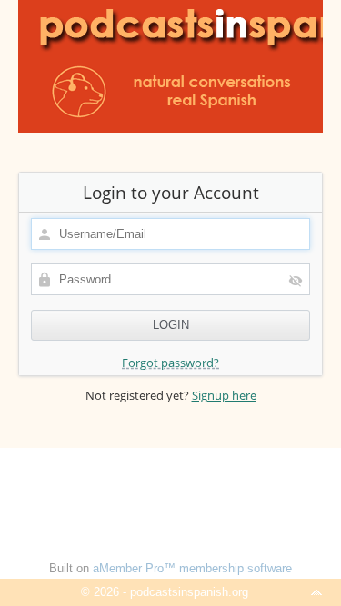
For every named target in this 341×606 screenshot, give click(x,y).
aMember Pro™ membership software (192, 568)
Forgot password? (170, 362)
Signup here (224, 395)
